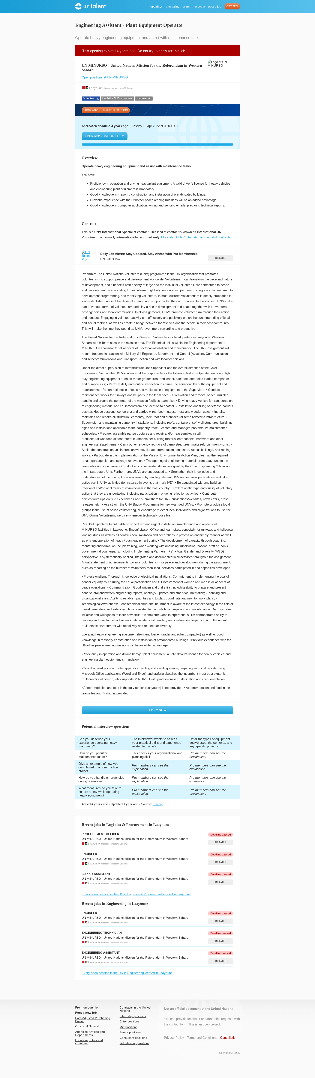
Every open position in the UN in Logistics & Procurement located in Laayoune (136, 894)
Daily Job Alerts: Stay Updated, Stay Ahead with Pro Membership (149, 254)
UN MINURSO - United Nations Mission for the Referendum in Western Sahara (135, 838)
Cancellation (228, 1037)
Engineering (143, 98)
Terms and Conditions (202, 1037)
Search (187, 6)
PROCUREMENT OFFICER (100, 834)
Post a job (214, 6)
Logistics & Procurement (117, 98)
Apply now (157, 710)
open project (211, 1024)
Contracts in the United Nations (135, 1009)
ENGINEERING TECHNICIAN (102, 932)
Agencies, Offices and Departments (90, 1033)
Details (220, 257)
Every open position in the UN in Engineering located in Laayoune (127, 973)
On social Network (87, 1026)
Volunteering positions (134, 1043)
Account (200, 6)
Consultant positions (133, 1037)
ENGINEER (89, 854)
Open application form (104, 136)
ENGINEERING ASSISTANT (101, 952)
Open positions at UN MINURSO (105, 77)
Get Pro (232, 6)
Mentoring (173, 6)
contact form (178, 1024)
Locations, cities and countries (89, 1042)
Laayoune (96, 87)
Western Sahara (123, 88)
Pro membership (86, 1007)
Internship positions (133, 1016)
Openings (156, 6)
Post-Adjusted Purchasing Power (92, 1019)
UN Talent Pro (110, 259)
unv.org (158, 804)
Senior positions (130, 1032)
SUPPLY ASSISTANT (96, 874)
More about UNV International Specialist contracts (196, 237)
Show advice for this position (106, 110)
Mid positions (128, 1027)
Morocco (109, 88)
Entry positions (130, 1021)
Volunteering (91, 98)
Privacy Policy (174, 1037)
